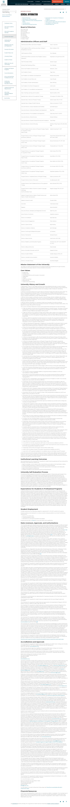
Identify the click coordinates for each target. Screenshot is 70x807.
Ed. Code (65, 529)
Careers (33, 520)
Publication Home (8, 23)
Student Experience (35, 4)
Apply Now (67, 1)
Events (63, 4)
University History (26, 23)
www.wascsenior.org (34, 646)
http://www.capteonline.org (59, 665)
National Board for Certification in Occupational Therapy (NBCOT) (44, 721)
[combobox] (55, 9)
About (57, 4)
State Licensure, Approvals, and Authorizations (56, 21)
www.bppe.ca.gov (30, 535)
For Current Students (46, 1)
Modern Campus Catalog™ (53, 803)
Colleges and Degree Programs (9, 69)
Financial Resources (50, 24)
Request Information (57, 1)
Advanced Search (6, 16)
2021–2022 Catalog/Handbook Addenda (8, 93)
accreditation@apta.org (43, 665)
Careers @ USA (30, 1)
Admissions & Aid (48, 4)
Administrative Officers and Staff (29, 19)
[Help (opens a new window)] (66, 12)
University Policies (8, 56)
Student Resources (8, 52)
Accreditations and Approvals (52, 23)
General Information (8, 36)
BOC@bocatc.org (24, 785)
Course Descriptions (8, 73)
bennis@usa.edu (40, 671)
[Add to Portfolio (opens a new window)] (60, 12)
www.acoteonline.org (50, 701)
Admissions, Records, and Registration (8, 45)
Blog (68, 4)
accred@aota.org (57, 740)
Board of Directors (26, 17)
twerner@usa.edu (63, 685)
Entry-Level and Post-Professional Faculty (9, 77)
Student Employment (50, 20)
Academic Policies (8, 59)
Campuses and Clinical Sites (7, 41)
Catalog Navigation (7, 20)
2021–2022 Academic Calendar (9, 27)
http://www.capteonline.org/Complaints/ (56, 695)
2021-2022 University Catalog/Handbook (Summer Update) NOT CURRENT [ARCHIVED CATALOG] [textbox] (55, 9)
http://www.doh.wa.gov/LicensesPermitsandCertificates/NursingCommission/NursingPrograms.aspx (42, 639)
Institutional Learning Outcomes (29, 24)
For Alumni (37, 1)
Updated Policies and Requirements (9, 88)
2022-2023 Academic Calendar (9, 32)
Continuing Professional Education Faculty (8, 82)
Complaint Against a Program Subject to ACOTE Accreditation (49, 742)
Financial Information (9, 49)
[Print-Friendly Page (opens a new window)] (63, 12)
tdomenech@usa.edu (56, 672)
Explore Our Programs (21, 4)
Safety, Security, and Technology (8, 64)
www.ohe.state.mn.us (25, 621)
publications (15, 803)
